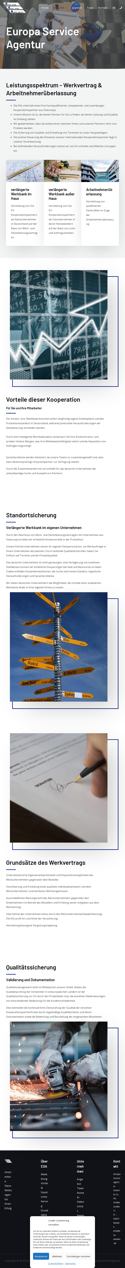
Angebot (77, 7)
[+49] (121, 8)
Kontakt (102, 7)
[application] (65, 7)
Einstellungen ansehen (78, 1256)
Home (45, 7)
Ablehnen (57, 1256)
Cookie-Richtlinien (55, 1263)
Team (90, 7)
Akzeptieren (41, 1256)
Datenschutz (70, 1263)
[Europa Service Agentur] (14, 7)
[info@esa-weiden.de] (114, 8)
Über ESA (58, 7)
